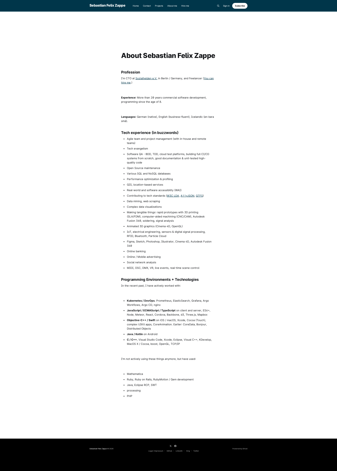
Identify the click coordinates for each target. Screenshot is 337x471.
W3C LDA (173, 195)
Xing (188, 451)
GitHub (169, 451)
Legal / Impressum (155, 451)
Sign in (226, 5)
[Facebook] (175, 446)
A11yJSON (187, 195)
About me (172, 5)
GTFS (199, 195)
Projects (159, 5)
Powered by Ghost (239, 449)
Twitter (196, 451)
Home (136, 5)
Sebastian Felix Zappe (107, 5)
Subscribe (240, 5)
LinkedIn (179, 451)
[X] (171, 446)
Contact (147, 5)
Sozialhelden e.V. (146, 78)
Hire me (185, 5)
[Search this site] (218, 6)
